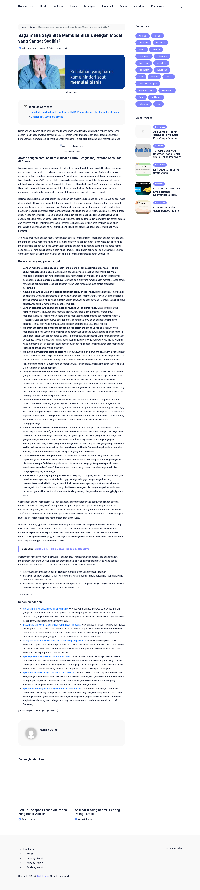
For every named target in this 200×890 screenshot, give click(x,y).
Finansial (107, 6)
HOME (43, 6)
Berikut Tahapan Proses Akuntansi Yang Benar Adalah (43, 812)
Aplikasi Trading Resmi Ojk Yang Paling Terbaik (97, 812)
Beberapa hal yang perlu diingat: (47, 116)
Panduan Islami (146, 90)
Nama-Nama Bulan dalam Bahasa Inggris (166, 209)
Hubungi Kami (34, 858)
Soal (141, 97)
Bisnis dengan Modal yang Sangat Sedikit (38, 710)
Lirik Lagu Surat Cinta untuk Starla (166, 171)
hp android (144, 56)
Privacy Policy (34, 862)
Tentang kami (34, 867)
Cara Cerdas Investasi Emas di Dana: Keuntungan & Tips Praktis (166, 192)
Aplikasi (58, 6)
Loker (168, 76)
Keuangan (89, 6)
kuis (141, 76)
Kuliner (154, 76)
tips (158, 104)
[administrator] (33, 732)
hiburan (156, 49)
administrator (48, 729)
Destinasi (143, 42)
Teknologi (143, 104)
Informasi (162, 56)
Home (30, 853)
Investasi (138, 6)
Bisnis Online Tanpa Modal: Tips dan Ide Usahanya (62, 549)
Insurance (143, 63)
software (156, 97)
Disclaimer (29, 849)
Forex (73, 6)
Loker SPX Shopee (148, 83)
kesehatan (144, 70)
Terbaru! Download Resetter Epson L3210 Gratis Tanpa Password (167, 154)
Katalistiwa (25, 6)
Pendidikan (157, 6)
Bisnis (123, 6)
